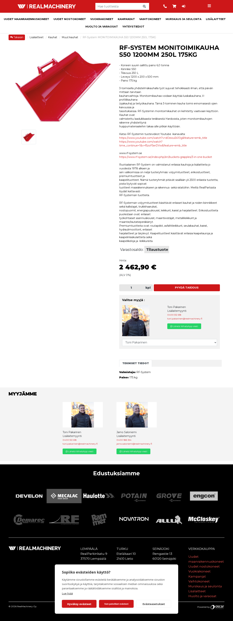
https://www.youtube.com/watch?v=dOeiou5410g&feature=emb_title (163, 138)
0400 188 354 (123, 440)
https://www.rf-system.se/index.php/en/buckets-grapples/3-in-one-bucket (165, 157)
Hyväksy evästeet (79, 604)
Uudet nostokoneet (70, 19)
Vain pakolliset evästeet (116, 603)
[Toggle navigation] (210, 6)
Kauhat (53, 37)
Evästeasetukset (154, 604)
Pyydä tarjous (187, 287)
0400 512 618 (174, 314)
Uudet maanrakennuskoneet (26, 19)
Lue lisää (67, 593)
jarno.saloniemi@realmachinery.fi (134, 443)
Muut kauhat (70, 37)
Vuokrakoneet (101, 19)
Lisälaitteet (216, 19)
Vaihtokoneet (150, 19)
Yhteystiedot (133, 26)
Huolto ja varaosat (101, 26)
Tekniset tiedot (135, 363)
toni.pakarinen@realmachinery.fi (184, 318)
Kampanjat (126, 19)
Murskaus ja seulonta (184, 19)
